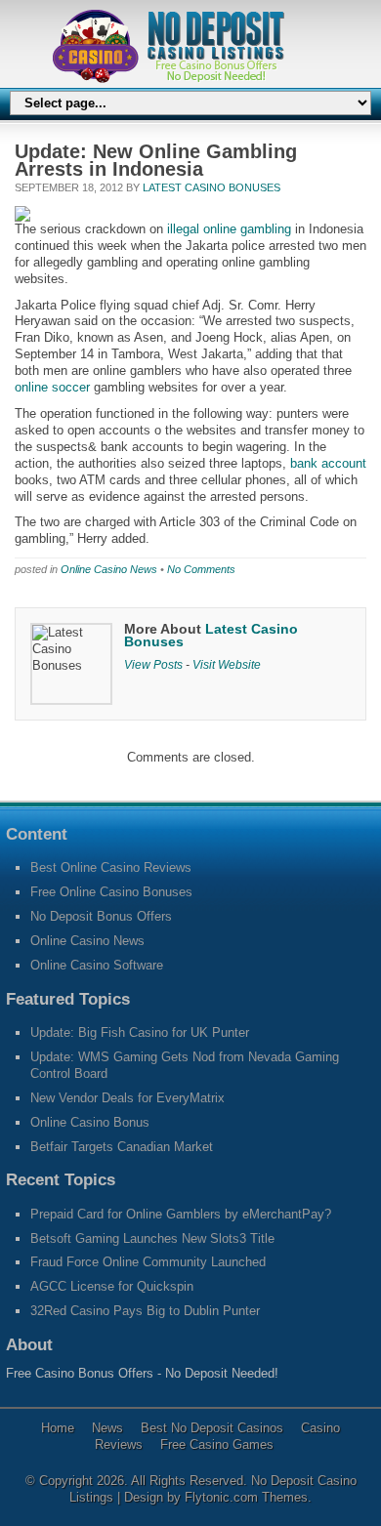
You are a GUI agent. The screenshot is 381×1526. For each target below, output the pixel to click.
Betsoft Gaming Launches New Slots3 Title (152, 1238)
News (107, 1428)
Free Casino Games (217, 1444)
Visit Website (226, 664)
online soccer (52, 387)
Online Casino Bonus (89, 1122)
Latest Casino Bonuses (211, 187)
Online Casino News (109, 569)
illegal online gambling (229, 229)
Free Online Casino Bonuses (111, 892)
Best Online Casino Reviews (110, 867)
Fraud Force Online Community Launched (148, 1262)
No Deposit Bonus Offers (101, 916)
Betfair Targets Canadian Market (121, 1146)
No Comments (201, 569)
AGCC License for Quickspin (111, 1286)
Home (57, 1428)
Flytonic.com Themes (246, 1497)
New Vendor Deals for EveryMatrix (127, 1098)
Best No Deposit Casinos (212, 1428)
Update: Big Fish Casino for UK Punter (139, 1032)
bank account (328, 463)
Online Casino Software (96, 965)
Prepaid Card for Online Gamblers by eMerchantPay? (180, 1214)
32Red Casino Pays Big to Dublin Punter (145, 1310)
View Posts (153, 664)
